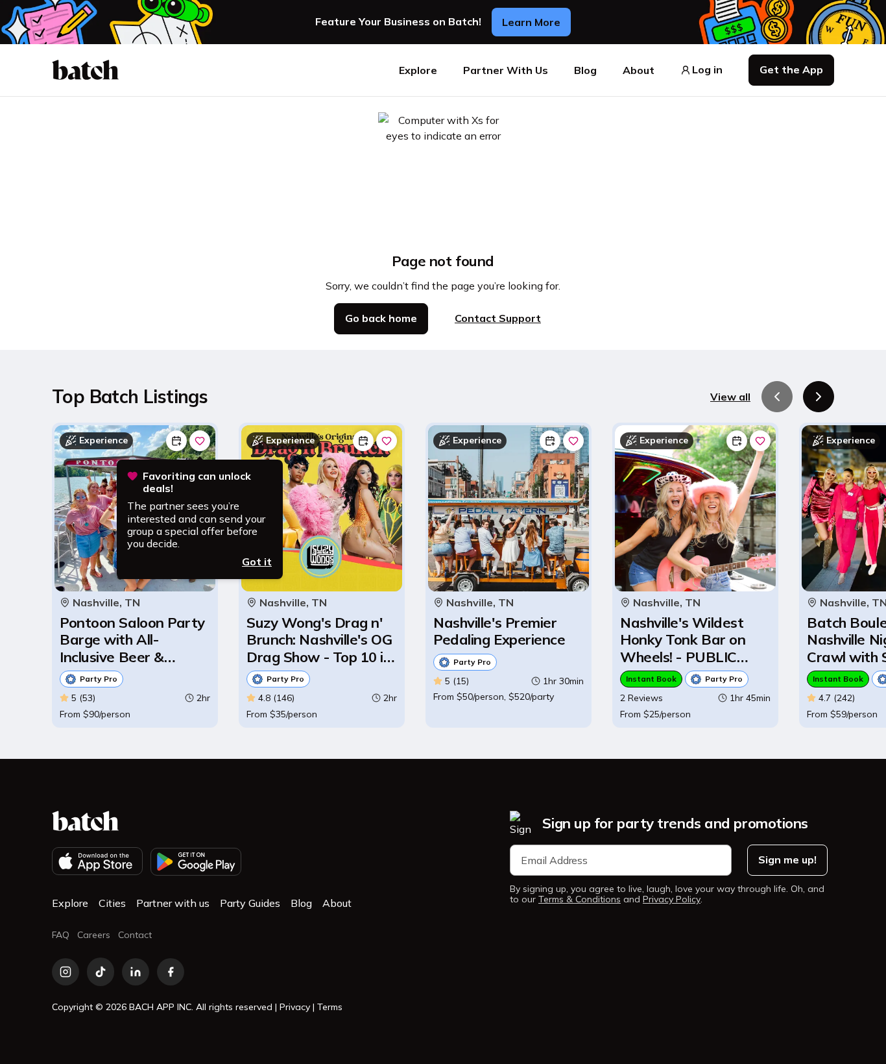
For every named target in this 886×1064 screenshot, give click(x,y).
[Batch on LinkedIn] (135, 971)
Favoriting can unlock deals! (197, 482)
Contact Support (498, 318)
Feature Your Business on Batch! (398, 22)
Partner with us (173, 903)
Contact (135, 935)
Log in (707, 70)
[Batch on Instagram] (65, 971)
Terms (329, 1007)
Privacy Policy (671, 899)
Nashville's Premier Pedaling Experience (499, 631)
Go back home (381, 318)
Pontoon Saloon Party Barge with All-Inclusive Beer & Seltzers (132, 639)
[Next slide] (818, 396)
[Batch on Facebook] (170, 971)
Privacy (295, 1007)
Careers (93, 935)
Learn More (531, 22)
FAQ (60, 935)
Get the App (791, 69)
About (638, 70)
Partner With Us (505, 70)
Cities (112, 903)
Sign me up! (787, 859)
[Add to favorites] (199, 440)
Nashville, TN (106, 603)
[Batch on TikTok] (100, 972)
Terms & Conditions (579, 899)
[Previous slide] (777, 396)
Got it (257, 561)
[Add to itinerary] (176, 440)
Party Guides (250, 903)
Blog (585, 70)
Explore (418, 70)
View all (730, 396)
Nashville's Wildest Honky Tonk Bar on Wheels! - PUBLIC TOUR (682, 639)
